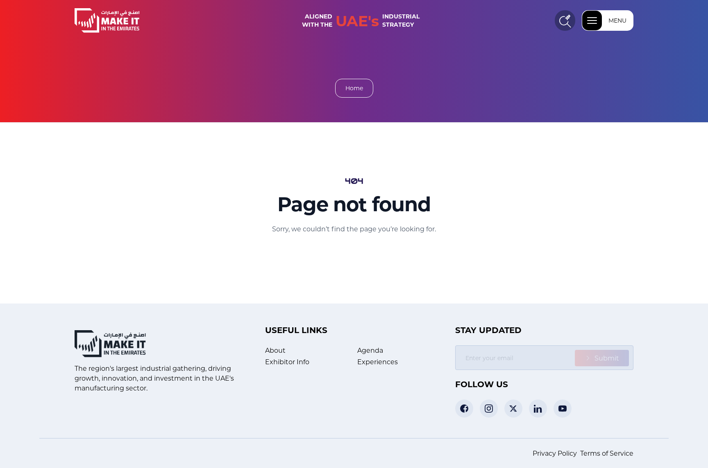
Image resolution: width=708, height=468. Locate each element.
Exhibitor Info (287, 361)
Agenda (370, 350)
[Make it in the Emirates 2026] (120, 20)
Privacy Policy (555, 453)
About (275, 350)
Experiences (377, 361)
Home (354, 88)
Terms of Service (606, 453)
